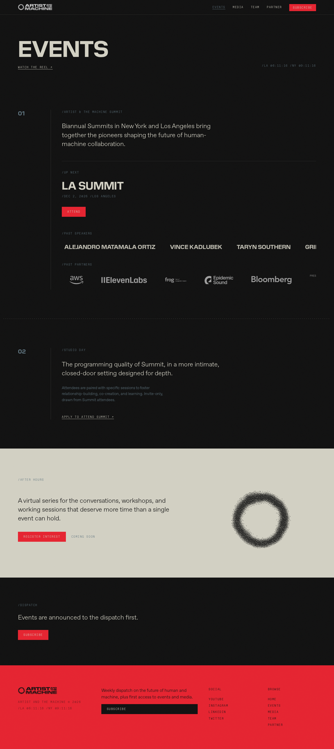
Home (272, 699)
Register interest (41, 536)
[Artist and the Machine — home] (35, 7)
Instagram (218, 705)
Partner (274, 7)
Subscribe (302, 7)
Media (238, 7)
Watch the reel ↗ (35, 67)
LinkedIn (217, 712)
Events (218, 7)
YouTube (216, 699)
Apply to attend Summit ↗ (88, 417)
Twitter (216, 718)
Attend (73, 211)
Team (255, 7)
